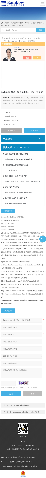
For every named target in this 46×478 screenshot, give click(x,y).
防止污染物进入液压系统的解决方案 (18, 192)
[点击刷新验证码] (23, 383)
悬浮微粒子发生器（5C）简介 (16, 198)
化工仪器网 (33, 466)
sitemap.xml (7, 466)
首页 (13, 38)
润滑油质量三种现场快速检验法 (16, 165)
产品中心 (21, 38)
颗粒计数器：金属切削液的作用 (16, 176)
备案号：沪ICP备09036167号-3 (21, 462)
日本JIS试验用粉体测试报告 (15, 203)
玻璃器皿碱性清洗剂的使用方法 (16, 154)
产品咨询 (11, 130)
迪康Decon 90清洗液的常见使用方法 (18, 159)
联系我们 (34, 130)
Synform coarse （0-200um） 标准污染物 (24, 412)
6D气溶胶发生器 (11, 170)
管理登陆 (16, 466)
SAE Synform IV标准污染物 (19, 405)
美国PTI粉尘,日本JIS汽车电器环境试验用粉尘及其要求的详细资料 (24, 181)
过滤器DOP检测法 (12, 187)
